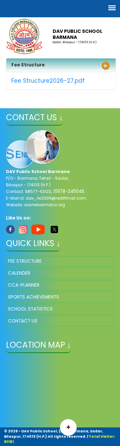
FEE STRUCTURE (25, 261)
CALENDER (19, 273)
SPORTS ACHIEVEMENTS (33, 297)
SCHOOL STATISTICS (30, 309)
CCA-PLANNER (23, 285)
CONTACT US (22, 321)
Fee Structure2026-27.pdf (48, 81)
